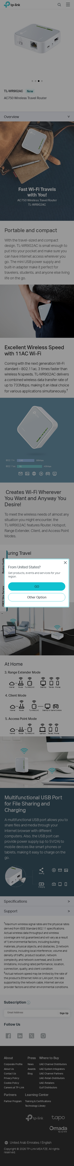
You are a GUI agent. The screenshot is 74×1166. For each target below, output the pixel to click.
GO (37, 586)
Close (65, 562)
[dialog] (37, 583)
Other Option (36, 597)
